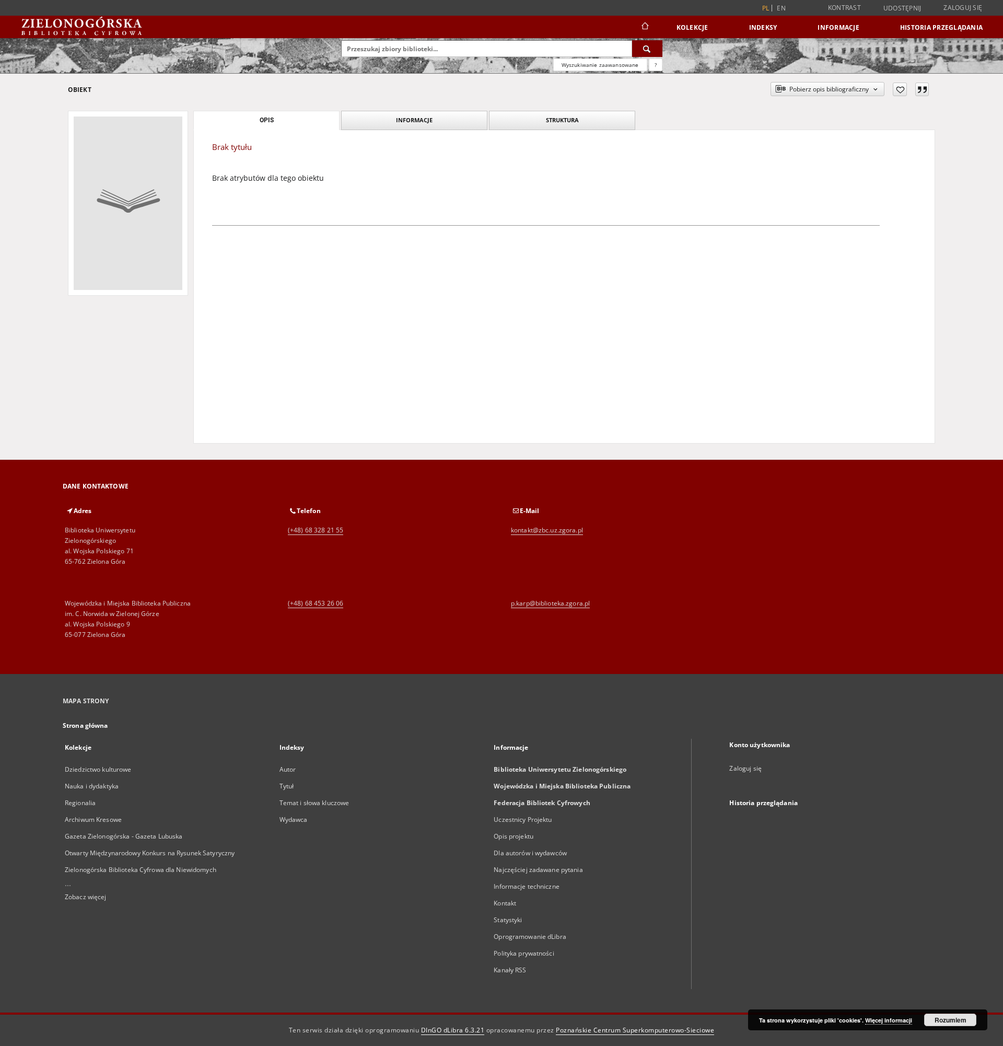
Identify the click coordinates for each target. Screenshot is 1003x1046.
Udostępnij (902, 8)
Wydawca (293, 819)
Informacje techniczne (526, 886)
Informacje (838, 27)
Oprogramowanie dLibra (530, 936)
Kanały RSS (510, 970)
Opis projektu (513, 836)
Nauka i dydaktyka (92, 786)
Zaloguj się (962, 7)
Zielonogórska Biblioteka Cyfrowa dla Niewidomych (140, 869)
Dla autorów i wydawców (530, 853)
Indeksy (763, 27)
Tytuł (286, 786)
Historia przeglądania (941, 27)
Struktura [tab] (562, 120)
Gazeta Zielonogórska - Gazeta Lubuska (123, 836)
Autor (287, 769)
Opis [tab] (267, 120)
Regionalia (80, 802)
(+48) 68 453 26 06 (315, 603)
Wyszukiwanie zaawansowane (600, 64)
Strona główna (85, 725)
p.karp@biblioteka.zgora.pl (550, 603)
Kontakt (505, 903)
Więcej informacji (888, 1020)
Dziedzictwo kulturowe (98, 769)
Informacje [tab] (414, 120)
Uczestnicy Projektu (523, 819)
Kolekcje (692, 27)
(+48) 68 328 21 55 (315, 530)
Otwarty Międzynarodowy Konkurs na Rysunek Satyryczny (150, 853)
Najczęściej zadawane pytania (538, 869)
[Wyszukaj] (647, 48)
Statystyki (508, 919)
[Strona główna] (644, 27)
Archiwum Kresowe (93, 819)
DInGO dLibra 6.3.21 (453, 1030)
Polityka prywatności (524, 953)
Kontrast (844, 7)
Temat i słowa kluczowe (314, 802)
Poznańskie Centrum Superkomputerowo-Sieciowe (635, 1030)
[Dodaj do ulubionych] (900, 89)
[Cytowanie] (922, 89)
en (781, 8)
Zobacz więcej (86, 896)
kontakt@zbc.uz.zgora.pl (547, 530)
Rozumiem (950, 1020)
